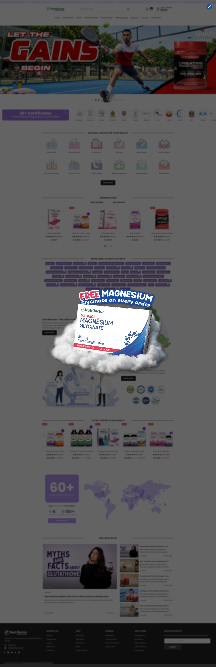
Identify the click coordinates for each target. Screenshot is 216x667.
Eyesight (97, 272)
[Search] (104, 9)
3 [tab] (99, 100)
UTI (151, 285)
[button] (50, 236)
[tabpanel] (108, 61)
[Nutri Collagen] (135, 218)
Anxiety (92, 264)
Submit (172, 647)
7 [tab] (111, 100)
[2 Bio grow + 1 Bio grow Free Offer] (81, 435)
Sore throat (103, 285)
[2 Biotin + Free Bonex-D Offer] (134, 435)
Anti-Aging (78, 264)
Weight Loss (110, 289)
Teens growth (118, 285)
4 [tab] (102, 100)
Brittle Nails (56, 268)
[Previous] (2, 62)
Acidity (50, 264)
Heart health (163, 272)
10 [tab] (120, 100)
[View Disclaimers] (146, 395)
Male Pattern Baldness (153, 276)
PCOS (137, 281)
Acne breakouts (64, 264)
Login (162, 7)
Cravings (99, 268)
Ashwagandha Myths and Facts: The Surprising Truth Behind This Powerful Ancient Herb (155, 606)
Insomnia (57, 276)
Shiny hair (51, 285)
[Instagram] (8, 652)
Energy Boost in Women (78, 272)
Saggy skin (164, 281)
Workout (125, 289)
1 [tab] (92, 100)
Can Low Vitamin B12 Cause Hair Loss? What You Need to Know (80, 596)
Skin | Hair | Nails (86, 285)
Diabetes (139, 268)
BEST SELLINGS (97, 202)
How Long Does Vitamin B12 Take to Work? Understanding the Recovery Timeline (155, 561)
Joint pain (88, 276)
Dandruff (125, 268)
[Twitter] (15, 652)
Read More (110, 613)
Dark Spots (112, 268)
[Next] (214, 62)
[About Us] (127, 325)
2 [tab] (96, 100)
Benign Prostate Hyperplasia (111, 264)
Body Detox (148, 264)
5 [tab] (105, 100)
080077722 (12, 645)
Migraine (83, 281)
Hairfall (134, 272)
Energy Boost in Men (55, 272)
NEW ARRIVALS (119, 202)
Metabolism (70, 281)
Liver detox (119, 276)
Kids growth (103, 276)
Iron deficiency (72, 276)
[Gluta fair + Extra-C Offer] (81, 218)
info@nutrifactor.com (16, 648)
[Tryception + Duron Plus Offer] (108, 435)
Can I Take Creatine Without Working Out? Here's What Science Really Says (155, 576)
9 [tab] (117, 100)
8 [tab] (114, 100)
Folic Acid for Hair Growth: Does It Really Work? (155, 591)
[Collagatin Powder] (108, 218)
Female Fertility (112, 272)
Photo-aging (150, 281)
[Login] (158, 9)
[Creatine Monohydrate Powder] (162, 218)
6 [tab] (108, 100)
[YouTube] (11, 652)
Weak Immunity (93, 289)
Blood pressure (133, 264)
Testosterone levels (137, 285)
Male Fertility (133, 276)
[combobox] (102, 9)
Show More (62, 520)
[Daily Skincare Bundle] (161, 435)
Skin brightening (67, 285)
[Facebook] (4, 652)
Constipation (86, 268)
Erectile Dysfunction (156, 268)
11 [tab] (123, 100)
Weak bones (161, 285)
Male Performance (53, 281)
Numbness (126, 281)
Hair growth (148, 272)
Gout (125, 272)
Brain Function (163, 264)
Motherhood (98, 281)
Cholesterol (70, 268)
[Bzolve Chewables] (54, 218)
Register (169, 7)
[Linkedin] (19, 652)
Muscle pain (112, 281)
